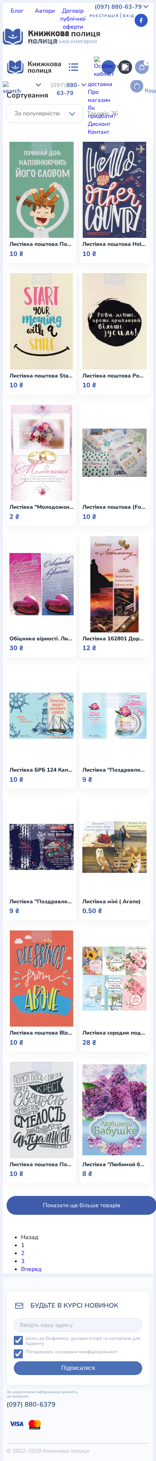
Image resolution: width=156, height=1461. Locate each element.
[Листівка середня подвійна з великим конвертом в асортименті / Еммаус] (114, 978)
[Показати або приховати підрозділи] (87, 136)
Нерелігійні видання (59, 102)
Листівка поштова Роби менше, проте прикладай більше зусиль (114, 376)
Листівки (15, 270)
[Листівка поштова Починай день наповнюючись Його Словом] (41, 190)
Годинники (102, 270)
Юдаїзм (92, 118)
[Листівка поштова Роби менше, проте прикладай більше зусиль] (114, 321)
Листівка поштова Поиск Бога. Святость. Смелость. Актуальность (41, 1164)
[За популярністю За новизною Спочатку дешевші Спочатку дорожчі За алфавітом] (45, 113)
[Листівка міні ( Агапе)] (114, 847)
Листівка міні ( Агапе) (111, 901)
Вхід (129, 15)
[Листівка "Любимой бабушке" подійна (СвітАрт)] (114, 1110)
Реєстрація (104, 15)
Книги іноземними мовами (89, 94)
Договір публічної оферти (73, 19)
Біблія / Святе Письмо (78, 86)
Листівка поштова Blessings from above (41, 1033)
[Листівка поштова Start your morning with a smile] (41, 321)
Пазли (126, 270)
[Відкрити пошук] (125, 67)
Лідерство (16, 102)
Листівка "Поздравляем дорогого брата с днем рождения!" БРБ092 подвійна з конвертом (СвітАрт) (41, 901)
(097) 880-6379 (31, 1404)
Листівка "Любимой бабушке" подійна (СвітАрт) (114, 1164)
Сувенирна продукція (57, 270)
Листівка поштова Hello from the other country (114, 244)
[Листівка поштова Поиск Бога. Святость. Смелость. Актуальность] (41, 1110)
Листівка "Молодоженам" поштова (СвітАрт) (41, 507)
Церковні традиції (113, 102)
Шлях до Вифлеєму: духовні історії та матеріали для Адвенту (82, 1341)
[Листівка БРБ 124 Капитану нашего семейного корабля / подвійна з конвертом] (41, 716)
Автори (45, 11)
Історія (42, 94)
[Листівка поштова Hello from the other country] (114, 190)
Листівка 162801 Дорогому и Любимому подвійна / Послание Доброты (114, 638)
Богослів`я (105, 110)
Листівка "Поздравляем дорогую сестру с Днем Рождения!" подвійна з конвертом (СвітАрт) (114, 770)
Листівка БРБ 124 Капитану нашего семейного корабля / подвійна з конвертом (41, 770)
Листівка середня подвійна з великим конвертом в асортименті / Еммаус (114, 1033)
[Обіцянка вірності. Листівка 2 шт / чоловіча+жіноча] (41, 584)
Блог (17, 11)
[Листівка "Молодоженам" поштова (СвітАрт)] (41, 453)
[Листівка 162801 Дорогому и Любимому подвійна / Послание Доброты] (114, 584)
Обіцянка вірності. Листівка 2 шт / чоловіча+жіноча (41, 638)
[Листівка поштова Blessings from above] (41, 978)
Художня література (30, 126)
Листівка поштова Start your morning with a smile (41, 376)
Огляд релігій (122, 118)
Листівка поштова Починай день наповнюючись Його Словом (41, 244)
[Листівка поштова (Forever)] (114, 453)
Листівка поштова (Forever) (114, 507)
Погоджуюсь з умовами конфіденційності (71, 1352)
